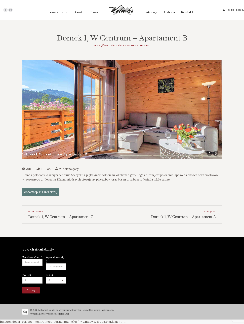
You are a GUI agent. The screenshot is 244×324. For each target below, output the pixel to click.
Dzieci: (49, 275)
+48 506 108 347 (235, 9)
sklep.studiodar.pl (60, 313)
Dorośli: (26, 275)
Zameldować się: (32, 257)
